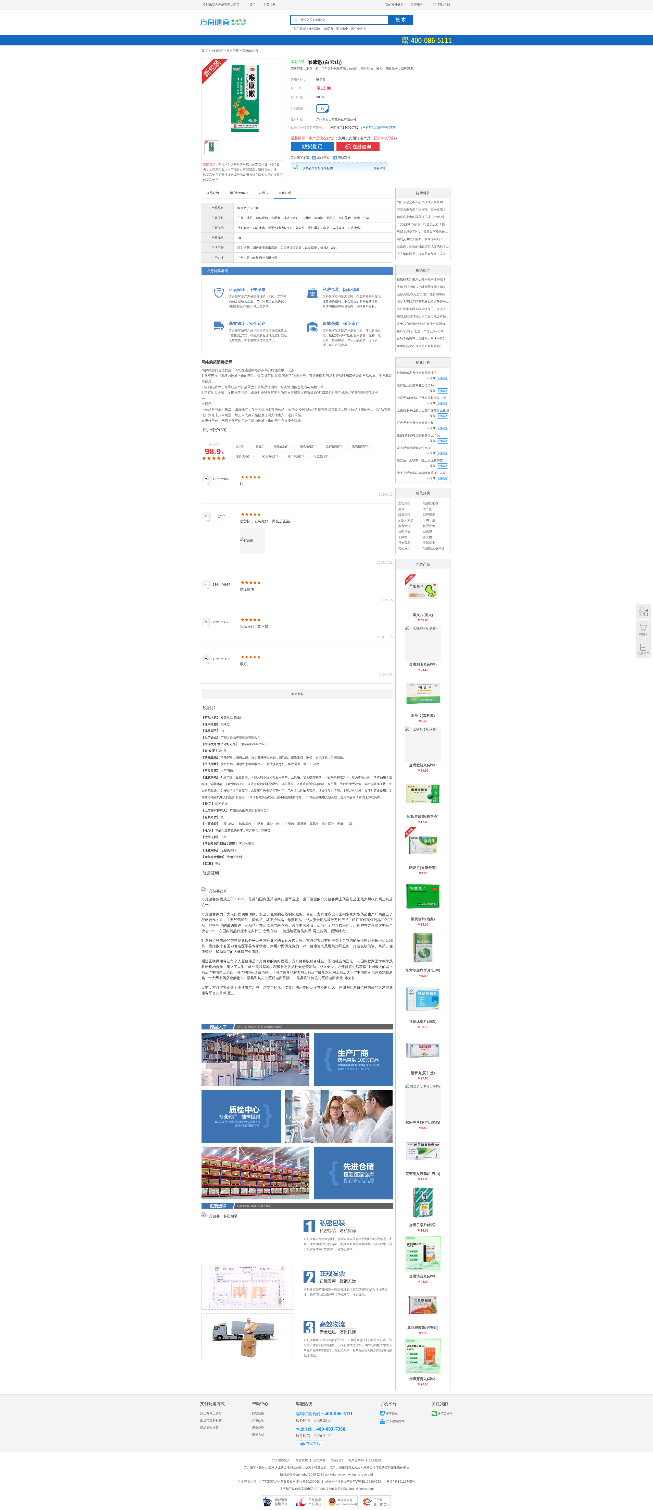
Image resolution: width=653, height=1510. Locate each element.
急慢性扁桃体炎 (433, 548)
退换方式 (258, 1435)
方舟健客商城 (395, 1421)
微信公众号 (445, 1413)
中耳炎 (427, 509)
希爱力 (328, 29)
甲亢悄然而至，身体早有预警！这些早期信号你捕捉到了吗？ (423, 254)
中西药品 (217, 51)
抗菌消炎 (404, 531)
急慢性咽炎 (430, 503)
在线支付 (344, 157)
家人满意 (268, 456)
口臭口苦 (404, 515)
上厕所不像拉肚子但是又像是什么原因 (423, 410)
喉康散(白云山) (252, 51)
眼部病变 (429, 543)
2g (322, 108)
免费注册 (269, 4)
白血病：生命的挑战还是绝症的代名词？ (423, 246)
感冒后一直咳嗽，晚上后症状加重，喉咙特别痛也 (430, 460)
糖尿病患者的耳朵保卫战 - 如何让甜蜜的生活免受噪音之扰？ (423, 217)
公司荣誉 (319, 1460)
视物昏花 (404, 543)
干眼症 (402, 537)
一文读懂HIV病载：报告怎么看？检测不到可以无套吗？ (423, 224)
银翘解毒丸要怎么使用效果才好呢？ (421, 279)
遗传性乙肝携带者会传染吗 (415, 385)
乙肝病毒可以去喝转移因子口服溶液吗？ (423, 309)
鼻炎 (401, 509)
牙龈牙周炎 (405, 520)
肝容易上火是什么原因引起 (415, 423)
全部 (239, 446)
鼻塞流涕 (404, 526)
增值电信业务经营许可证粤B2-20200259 (353, 1481)
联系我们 (337, 1460)
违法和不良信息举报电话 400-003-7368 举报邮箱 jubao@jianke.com (327, 1489)
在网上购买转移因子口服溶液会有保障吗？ (423, 316)
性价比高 (242, 456)
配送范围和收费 (211, 1420)
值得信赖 (332, 446)
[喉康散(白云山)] (243, 98)
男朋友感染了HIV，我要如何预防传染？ (423, 232)
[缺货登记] (312, 146)
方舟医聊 (375, 1460)
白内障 (427, 531)
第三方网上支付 (211, 1413)
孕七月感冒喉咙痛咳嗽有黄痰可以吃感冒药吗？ (429, 473)
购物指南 (258, 1413)
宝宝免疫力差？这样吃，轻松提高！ (421, 209)
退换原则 (258, 1427)
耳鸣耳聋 (429, 520)
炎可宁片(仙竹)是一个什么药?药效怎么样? (423, 331)
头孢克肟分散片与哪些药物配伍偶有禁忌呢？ (423, 287)
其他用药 (404, 548)
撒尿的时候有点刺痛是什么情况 (418, 435)
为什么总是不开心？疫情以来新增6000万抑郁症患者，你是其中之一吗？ (423, 202)
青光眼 (427, 537)
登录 (252, 4)
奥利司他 (315, 29)
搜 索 (400, 19)
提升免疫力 (358, 29)
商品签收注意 (209, 1427)
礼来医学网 (356, 1460)
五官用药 (233, 51)
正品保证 (323, 157)
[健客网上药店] (223, 29)
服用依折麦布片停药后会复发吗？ (420, 346)
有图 (259, 446)
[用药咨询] (358, 146)
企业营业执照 (247, 1481)
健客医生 (392, 1413)
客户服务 (417, 4)
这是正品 (280, 446)
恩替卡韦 (342, 29)
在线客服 (313, 1443)
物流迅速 (306, 446)
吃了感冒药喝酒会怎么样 (414, 448)
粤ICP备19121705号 (400, 1481)
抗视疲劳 (429, 526)
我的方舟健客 (394, 4)
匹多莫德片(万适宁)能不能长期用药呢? (423, 294)
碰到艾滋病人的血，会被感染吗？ (420, 239)
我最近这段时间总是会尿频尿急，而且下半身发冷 (430, 398)
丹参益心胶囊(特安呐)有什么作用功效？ (423, 324)
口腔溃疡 (429, 515)
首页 (205, 51)
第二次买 (294, 456)
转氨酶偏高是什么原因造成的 (417, 373)
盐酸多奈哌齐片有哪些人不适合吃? (421, 338)
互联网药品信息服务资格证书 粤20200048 (291, 1481)
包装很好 (358, 446)
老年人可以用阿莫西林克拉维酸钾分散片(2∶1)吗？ (423, 301)
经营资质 (302, 1460)
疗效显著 (320, 456)
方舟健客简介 (281, 1460)
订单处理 (258, 1420)
